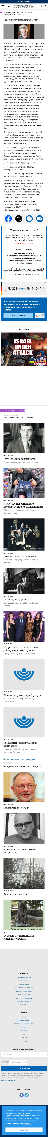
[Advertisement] (24, 384)
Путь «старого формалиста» (19, 458)
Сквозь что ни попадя (16, 807)
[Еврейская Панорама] (24, 6)
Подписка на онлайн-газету (24, 1024)
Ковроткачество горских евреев (22, 766)
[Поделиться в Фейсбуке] (8, 218)
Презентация (28, 417)
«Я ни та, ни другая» (15, 599)
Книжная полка (26, 12)
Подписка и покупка (24, 1020)
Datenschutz (27, 1123)
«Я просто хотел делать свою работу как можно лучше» (20, 649)
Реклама (24, 1031)
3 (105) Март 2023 (9, 14)
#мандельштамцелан (16, 894)
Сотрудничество (24, 1027)
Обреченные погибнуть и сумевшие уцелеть (18, 937)
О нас (24, 1017)
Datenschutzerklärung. (8, 1080)
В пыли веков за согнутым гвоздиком (19, 851)
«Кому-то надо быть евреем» (20, 556)
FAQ (24, 1034)
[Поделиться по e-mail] (39, 218)
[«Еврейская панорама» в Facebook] (21, 1094)
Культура (19, 417)
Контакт (24, 1041)
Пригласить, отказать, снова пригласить (20, 744)
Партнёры (24, 1038)
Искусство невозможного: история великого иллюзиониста (23, 505)
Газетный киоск (24, 2)
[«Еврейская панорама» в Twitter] (26, 1094)
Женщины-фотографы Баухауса (22, 695)
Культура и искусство (11, 12)
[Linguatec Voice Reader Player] (14, 6)
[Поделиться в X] (18, 218)
